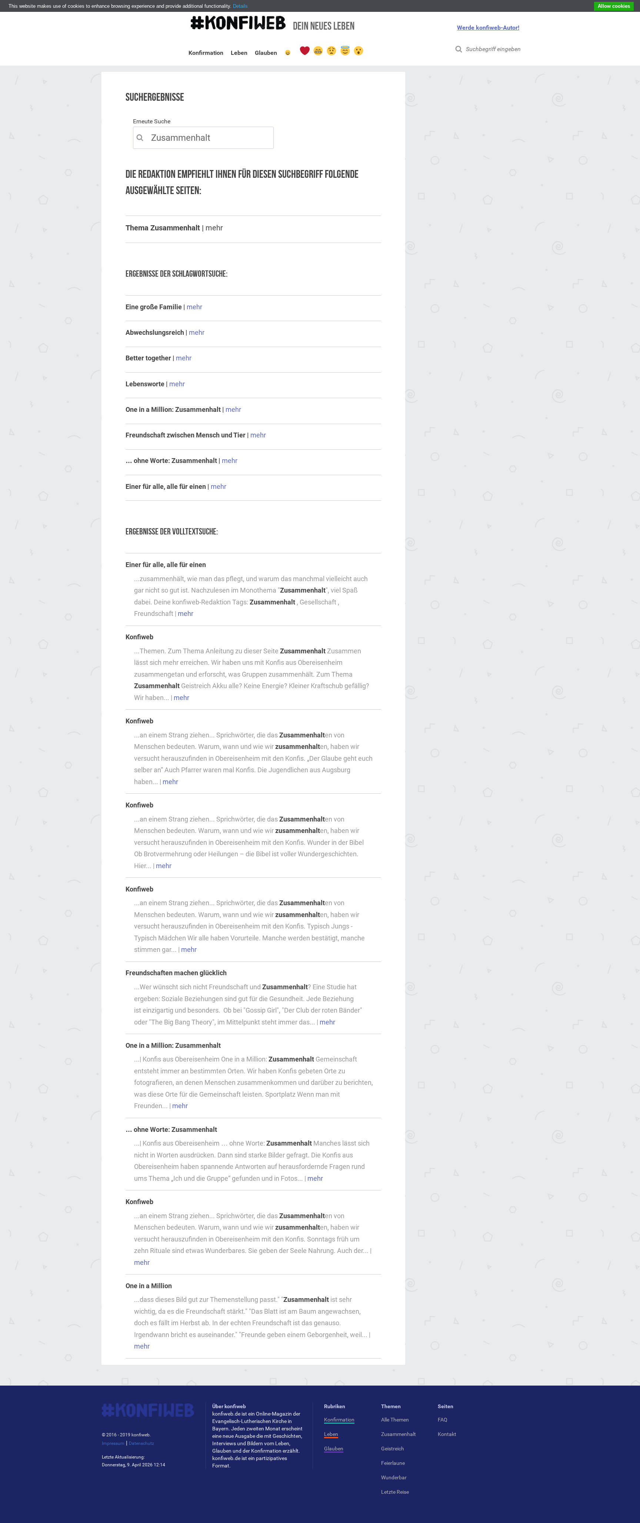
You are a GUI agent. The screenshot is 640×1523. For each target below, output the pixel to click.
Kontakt (447, 1434)
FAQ (442, 1420)
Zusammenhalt (398, 1434)
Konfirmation (206, 54)
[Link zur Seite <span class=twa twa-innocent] (345, 51)
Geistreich (392, 1449)
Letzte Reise (395, 1492)
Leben (239, 54)
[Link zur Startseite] (271, 26)
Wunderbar (394, 1477)
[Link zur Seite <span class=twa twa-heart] (304, 51)
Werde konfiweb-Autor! (488, 27)
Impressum (113, 1443)
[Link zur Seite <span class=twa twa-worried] (331, 51)
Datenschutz (141, 1443)
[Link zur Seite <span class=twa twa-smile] (287, 54)
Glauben (266, 54)
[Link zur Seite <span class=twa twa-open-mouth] (358, 51)
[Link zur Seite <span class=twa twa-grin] (318, 51)
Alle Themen (395, 1420)
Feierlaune (393, 1463)
